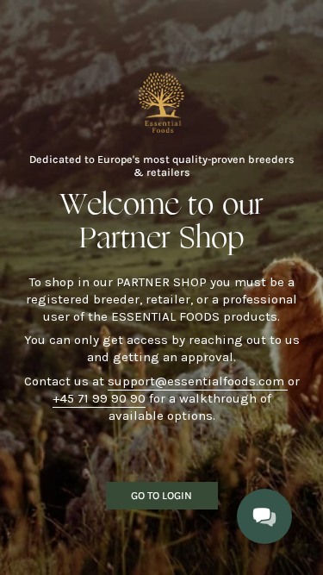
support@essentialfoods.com (198, 381)
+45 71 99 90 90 (99, 398)
